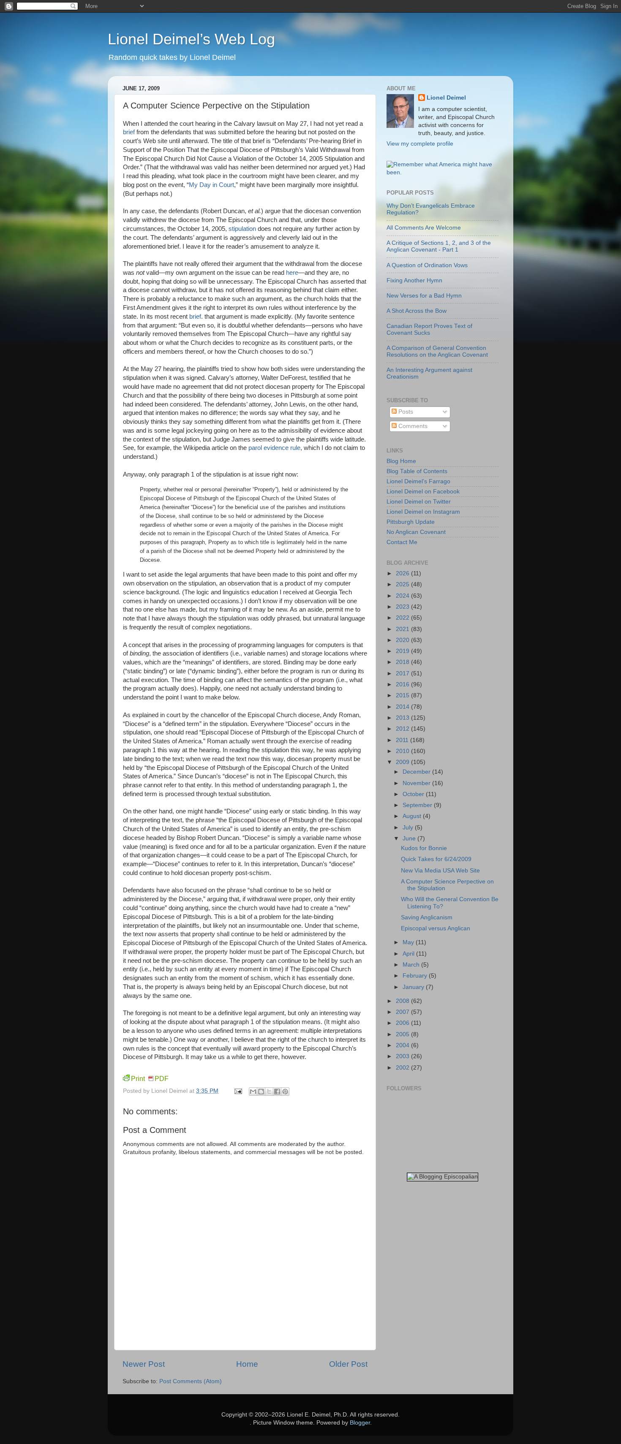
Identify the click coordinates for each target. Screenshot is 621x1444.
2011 (403, 740)
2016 (403, 684)
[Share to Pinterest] (285, 1091)
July (409, 827)
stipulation (242, 228)
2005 (403, 1034)
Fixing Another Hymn (414, 280)
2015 (403, 695)
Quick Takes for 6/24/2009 (436, 859)
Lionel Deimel (446, 98)
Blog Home (401, 461)
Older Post (348, 1364)
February (416, 976)
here (292, 272)
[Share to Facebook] (277, 1091)
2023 (403, 607)
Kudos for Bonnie (424, 848)
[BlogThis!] (261, 1091)
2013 (403, 718)
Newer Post (144, 1364)
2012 (403, 729)
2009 (403, 762)
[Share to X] (269, 1091)
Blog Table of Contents (417, 471)
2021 (403, 629)
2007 (403, 1012)
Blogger (360, 1423)
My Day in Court (211, 185)
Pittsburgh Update (411, 522)
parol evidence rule (274, 447)
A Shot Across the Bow (417, 311)
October (414, 794)
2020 (403, 640)
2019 (403, 651)
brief (129, 132)
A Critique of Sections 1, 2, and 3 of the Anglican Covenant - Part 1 (439, 246)
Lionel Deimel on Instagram (423, 512)
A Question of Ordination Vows (427, 265)
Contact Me (402, 542)
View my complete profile (420, 144)
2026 (403, 573)
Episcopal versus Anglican (435, 928)
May (409, 942)
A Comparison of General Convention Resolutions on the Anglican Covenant (437, 351)
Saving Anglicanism (426, 917)
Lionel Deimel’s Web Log (191, 39)
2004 (403, 1045)
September (418, 805)
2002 (403, 1068)
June (410, 838)
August (413, 816)
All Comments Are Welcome (424, 228)
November (417, 783)
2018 (403, 662)
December (417, 772)
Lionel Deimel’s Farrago (418, 481)
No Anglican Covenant (416, 532)
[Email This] (253, 1091)
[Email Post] (238, 1091)
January (414, 987)
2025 (403, 584)
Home (247, 1364)
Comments (412, 426)
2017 (403, 673)
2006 (403, 1023)
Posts (405, 412)
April (409, 954)
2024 (403, 596)
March (412, 965)
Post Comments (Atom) (190, 1381)
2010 (403, 751)
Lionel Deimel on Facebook (423, 491)
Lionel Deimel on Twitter (419, 501)
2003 (403, 1056)
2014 (403, 707)
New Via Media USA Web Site (440, 870)
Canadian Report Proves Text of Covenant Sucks (429, 329)
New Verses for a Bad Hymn (424, 296)
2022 (403, 618)
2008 (403, 1001)
